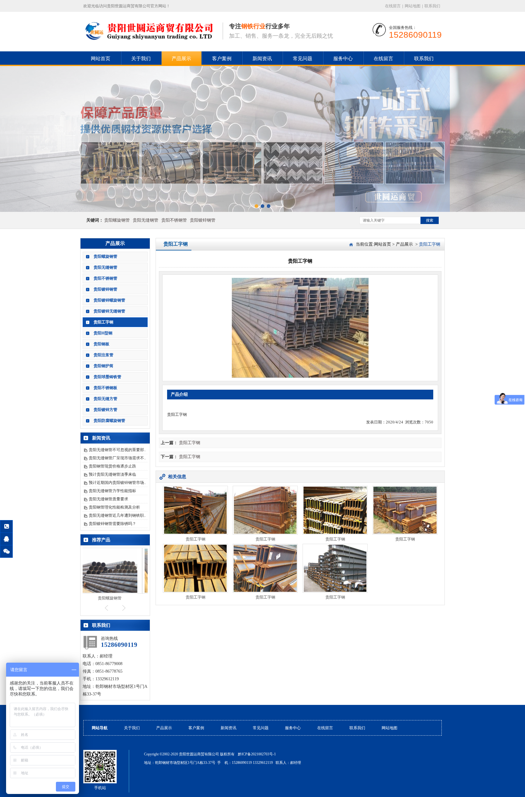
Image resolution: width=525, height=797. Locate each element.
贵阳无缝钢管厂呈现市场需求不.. (117, 458)
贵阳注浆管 (103, 355)
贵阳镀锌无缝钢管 (109, 311)
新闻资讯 (262, 58)
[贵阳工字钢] (150, 43)
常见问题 (302, 58)
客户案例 (222, 58)
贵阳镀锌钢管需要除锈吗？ (112, 523)
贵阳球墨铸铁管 (107, 376)
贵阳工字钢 (103, 322)
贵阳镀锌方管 (105, 409)
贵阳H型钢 (103, 333)
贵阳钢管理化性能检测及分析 (114, 507)
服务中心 (343, 58)
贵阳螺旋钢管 (117, 220)
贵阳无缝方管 (105, 398)
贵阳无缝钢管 (145, 220)
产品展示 (181, 58)
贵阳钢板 (101, 344)
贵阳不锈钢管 (174, 220)
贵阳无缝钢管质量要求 (108, 499)
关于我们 (141, 58)
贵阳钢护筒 (103, 366)
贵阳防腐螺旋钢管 (109, 420)
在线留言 (393, 6)
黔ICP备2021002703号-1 (257, 754)
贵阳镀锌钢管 (202, 220)
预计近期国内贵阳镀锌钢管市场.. (117, 482)
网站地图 (412, 6)
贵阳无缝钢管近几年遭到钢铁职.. (117, 515)
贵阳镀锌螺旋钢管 (109, 300)
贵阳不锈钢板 (105, 387)
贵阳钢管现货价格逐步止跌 (112, 466)
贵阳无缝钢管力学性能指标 (112, 490)
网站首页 (100, 58)
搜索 (429, 220)
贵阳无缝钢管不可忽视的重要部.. (117, 449)
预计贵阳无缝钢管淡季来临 (112, 474)
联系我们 (432, 6)
